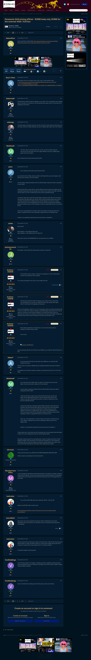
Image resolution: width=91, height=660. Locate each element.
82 (11, 533)
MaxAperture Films (10, 471)
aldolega (10, 122)
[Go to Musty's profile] (31, 71)
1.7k (11, 238)
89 (11, 113)
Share (48, 26)
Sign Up (84, 4)
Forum (11, 10)
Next (22, 32)
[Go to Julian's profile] (11, 229)
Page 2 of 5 (30, 32)
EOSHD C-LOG (41, 10)
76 (11, 161)
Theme (41, 655)
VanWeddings (10, 560)
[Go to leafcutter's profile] (44, 71)
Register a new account (20, 620)
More (57, 10)
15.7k (11, 286)
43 (11, 511)
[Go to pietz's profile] (11, 172)
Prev (8, 32)
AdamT (10, 357)
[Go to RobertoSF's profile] (11, 104)
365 (11, 137)
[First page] (5, 33)
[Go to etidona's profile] (38, 71)
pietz (10, 167)
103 (11, 487)
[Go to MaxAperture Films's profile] (11, 478)
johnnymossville (10, 248)
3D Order (10, 450)
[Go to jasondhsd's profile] (11, 524)
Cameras (19, 27)
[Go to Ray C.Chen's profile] (11, 83)
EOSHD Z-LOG (50, 10)
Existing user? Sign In (75, 4)
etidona (56, 528)
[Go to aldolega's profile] (11, 128)
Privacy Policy (48, 655)
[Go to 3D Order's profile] (11, 455)
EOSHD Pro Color (31, 10)
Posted (23, 38)
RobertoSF (10, 98)
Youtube (23, 10)
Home (6, 10)
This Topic (82, 10)
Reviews (17, 10)
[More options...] (61, 38)
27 (11, 574)
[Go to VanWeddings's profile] (11, 565)
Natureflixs (10, 38)
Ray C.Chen (10, 78)
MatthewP (10, 146)
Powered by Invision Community (45, 657)
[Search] (86, 10)
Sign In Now (46, 620)
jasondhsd (10, 518)
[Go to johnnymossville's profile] (11, 255)
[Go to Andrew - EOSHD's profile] (6, 26)
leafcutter (10, 496)
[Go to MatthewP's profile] (11, 151)
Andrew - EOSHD (14, 25)
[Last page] (25, 33)
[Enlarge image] (24, 344)
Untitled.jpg (30, 344)
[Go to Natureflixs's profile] (11, 44)
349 (11, 264)
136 (11, 181)
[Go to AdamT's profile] (11, 363)
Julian (10, 223)
